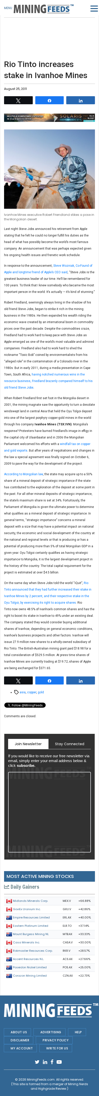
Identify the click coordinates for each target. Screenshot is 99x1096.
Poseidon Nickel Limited (30, 967)
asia (23, 692)
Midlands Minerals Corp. (30, 901)
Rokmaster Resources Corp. (33, 951)
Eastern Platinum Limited (30, 926)
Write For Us (57, 1048)
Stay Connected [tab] (69, 743)
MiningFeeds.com (41, 1079)
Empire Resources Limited (31, 917)
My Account (22, 1048)
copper (31, 692)
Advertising (50, 1032)
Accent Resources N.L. (28, 959)
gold (41, 692)
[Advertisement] (49, 30)
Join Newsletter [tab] (28, 743)
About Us (19, 1032)
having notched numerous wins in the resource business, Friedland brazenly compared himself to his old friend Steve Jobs (48, 381)
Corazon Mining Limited (30, 976)
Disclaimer (20, 1040)
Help (78, 1032)
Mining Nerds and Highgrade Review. (59, 1086)
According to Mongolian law (23, 474)
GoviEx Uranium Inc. (27, 909)
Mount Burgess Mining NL (31, 934)
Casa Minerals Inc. (26, 942)
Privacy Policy (56, 1040)
